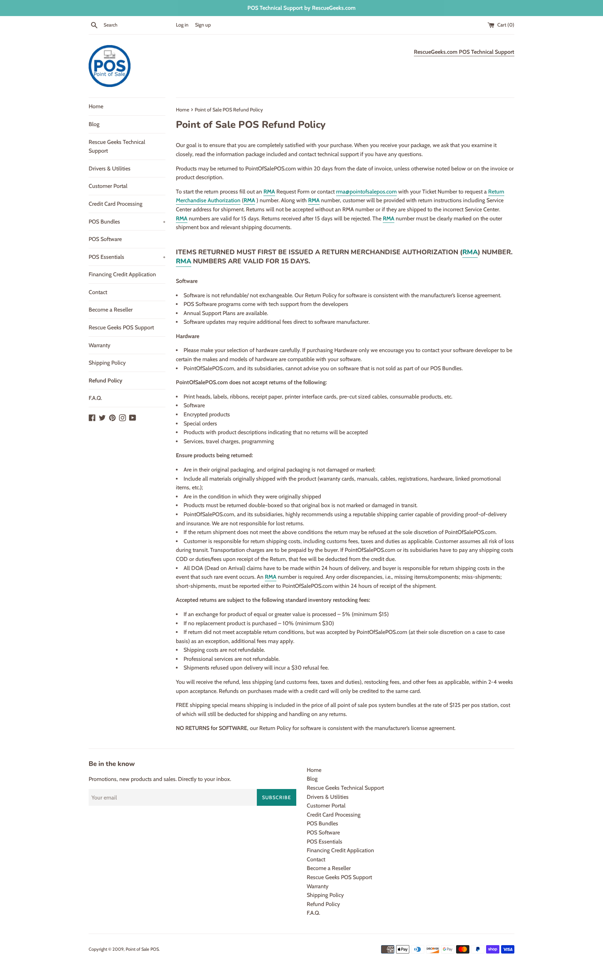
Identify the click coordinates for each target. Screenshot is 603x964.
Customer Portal (108, 186)
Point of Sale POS (142, 949)
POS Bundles (127, 221)
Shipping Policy (107, 362)
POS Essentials (127, 257)
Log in (182, 25)
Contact (98, 292)
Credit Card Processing (115, 203)
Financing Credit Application (122, 274)
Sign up (203, 25)
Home (96, 106)
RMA (269, 191)
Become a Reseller (111, 309)
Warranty (99, 345)
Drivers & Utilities (110, 168)
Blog (94, 124)
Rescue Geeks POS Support (121, 327)
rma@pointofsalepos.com (366, 191)
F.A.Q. (95, 398)
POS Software (105, 239)
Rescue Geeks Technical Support (117, 146)
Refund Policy (105, 380)
